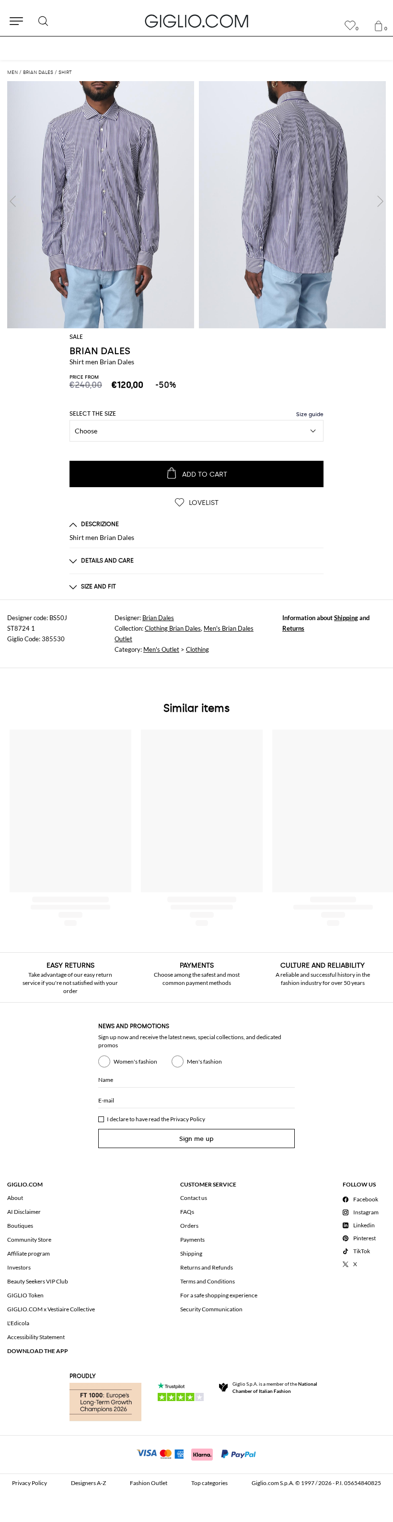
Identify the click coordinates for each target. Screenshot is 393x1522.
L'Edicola (18, 1323)
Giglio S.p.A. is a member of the (274, 1387)
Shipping (346, 618)
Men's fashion (204, 1061)
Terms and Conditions (207, 1281)
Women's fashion (135, 1061)
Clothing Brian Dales (173, 628)
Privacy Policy (187, 1119)
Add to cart (204, 474)
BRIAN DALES (99, 351)
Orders (189, 1225)
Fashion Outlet (148, 1482)
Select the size (92, 413)
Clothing (197, 649)
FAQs (187, 1211)
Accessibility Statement (36, 1337)
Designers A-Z (88, 1482)
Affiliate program (28, 1253)
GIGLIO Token (25, 1295)
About (15, 1197)
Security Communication (211, 1309)
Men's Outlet (161, 649)
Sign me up (196, 1138)
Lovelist (203, 503)
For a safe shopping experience (218, 1295)
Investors (19, 1267)
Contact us (193, 1197)
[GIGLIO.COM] (196, 21)
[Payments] (197, 1453)
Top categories (209, 1482)
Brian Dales (158, 618)
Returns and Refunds (206, 1267)
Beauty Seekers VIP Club (37, 1281)
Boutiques (20, 1225)
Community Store (29, 1239)
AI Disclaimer (24, 1211)
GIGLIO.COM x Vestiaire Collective (51, 1309)
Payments (192, 1239)
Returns (293, 628)
